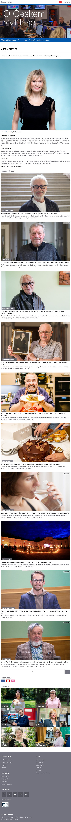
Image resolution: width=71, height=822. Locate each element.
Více (47, 40)
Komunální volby (7, 762)
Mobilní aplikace (7, 784)
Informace (4, 44)
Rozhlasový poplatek (43, 773)
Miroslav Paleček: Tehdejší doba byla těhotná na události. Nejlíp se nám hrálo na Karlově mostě (35, 262)
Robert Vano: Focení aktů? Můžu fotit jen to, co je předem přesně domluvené (29, 213)
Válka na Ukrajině (7, 760)
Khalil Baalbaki (8, 132)
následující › (67, 672)
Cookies (3, 817)
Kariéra (38, 768)
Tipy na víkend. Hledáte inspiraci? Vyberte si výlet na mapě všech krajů (26, 562)
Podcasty (5, 781)
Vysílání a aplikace (36, 40)
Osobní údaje (12, 817)
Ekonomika (22, 40)
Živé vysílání (5, 776)
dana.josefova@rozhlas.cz (15, 166)
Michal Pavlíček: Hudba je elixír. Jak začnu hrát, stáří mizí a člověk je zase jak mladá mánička (34, 662)
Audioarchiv (5, 779)
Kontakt (38, 770)
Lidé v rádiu (40, 765)
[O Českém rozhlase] (35, 21)
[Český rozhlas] (6, 2)
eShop (4, 768)
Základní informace (8, 40)
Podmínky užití (21, 817)
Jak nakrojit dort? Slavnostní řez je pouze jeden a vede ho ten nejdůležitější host (30, 464)
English (29, 817)
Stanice (4, 765)
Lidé (9, 44)
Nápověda (39, 762)
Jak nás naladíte (41, 760)
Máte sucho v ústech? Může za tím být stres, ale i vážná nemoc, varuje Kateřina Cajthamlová (35, 513)
